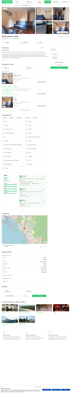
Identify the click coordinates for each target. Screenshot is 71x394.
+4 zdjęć (4, 106)
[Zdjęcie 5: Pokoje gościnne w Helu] (61, 27)
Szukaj (48, 1)
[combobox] (43, 48)
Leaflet (36, 243)
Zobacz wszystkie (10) (63, 32)
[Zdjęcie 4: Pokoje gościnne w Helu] (44, 27)
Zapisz (67, 36)
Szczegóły (16, 81)
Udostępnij (61, 36)
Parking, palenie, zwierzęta (7, 255)
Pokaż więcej (4, 59)
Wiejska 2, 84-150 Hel (7, 38)
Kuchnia (5, 117)
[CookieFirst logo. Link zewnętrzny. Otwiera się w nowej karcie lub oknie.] (1, 387)
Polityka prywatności (37, 386)
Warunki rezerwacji (6, 281)
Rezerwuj (40, 295)
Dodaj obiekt (55, 1)
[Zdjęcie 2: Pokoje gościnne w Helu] (44, 13)
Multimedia (27, 117)
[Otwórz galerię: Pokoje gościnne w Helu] (18, 20)
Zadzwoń (25, 295)
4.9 (16, 38)
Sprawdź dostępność (42, 81)
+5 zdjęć (4, 82)
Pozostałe (35, 117)
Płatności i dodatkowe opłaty (7, 278)
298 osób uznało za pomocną (25, 196)
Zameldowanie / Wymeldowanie (8, 275)
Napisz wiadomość (10, 295)
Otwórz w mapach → (43, 246)
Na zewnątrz (20, 117)
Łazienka (11, 117)
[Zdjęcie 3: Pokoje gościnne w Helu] (61, 13)
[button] (25, 228)
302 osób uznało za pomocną (25, 206)
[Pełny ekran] (46, 242)
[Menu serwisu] (61, 2)
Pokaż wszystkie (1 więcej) (25, 109)
